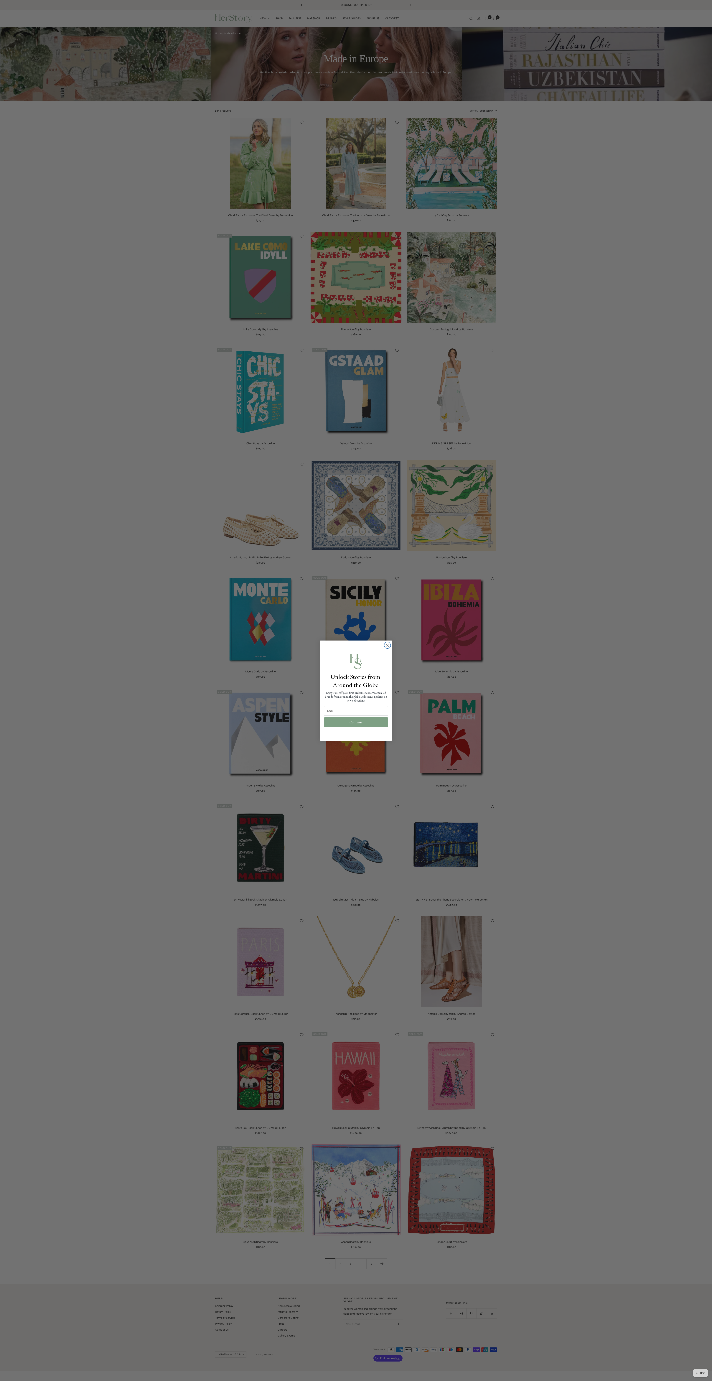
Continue (356, 722)
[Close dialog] (387, 645)
